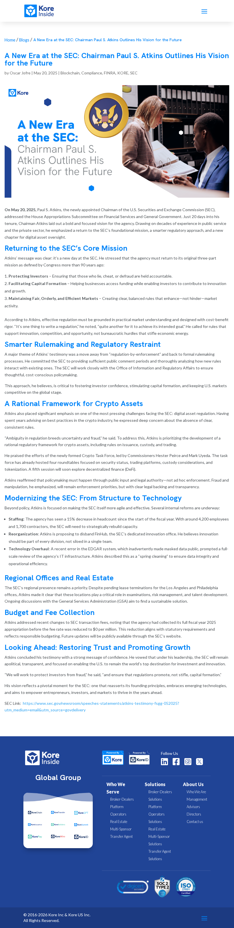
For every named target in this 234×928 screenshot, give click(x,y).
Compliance (91, 72)
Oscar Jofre (20, 72)
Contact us (195, 821)
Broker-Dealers (122, 799)
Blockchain (70, 72)
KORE (122, 72)
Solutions (155, 784)
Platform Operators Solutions (156, 814)
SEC (134, 72)
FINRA (110, 72)
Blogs (24, 39)
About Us (193, 784)
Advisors (193, 806)
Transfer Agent (121, 836)
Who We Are (196, 792)
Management (197, 799)
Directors (194, 814)
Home (10, 39)
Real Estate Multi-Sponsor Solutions (159, 836)
